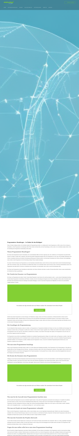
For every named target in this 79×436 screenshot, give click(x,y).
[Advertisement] (39, 227)
